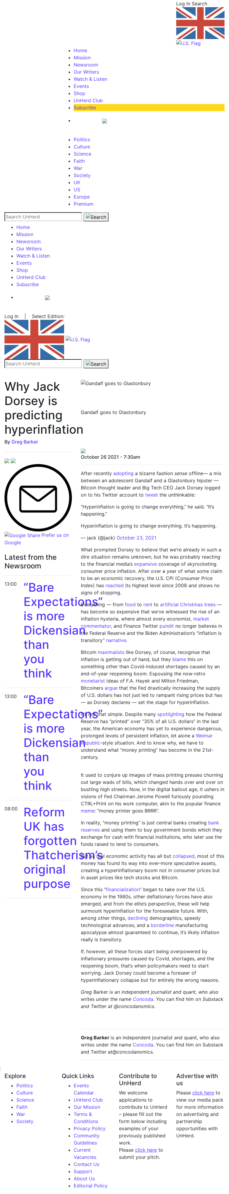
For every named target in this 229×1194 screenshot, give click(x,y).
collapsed (183, 856)
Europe (82, 197)
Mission (82, 58)
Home (80, 50)
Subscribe (85, 108)
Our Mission (87, 1107)
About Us (84, 1178)
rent (147, 604)
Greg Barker (24, 442)
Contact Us (86, 1164)
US (77, 190)
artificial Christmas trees (188, 604)
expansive (145, 564)
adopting (123, 473)
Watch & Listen (90, 79)
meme (88, 811)
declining (138, 918)
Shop (79, 93)
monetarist (93, 681)
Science (82, 154)
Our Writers (86, 72)
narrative (116, 640)
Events (81, 86)
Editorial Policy (91, 1186)
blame (179, 659)
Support (83, 1171)
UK (77, 182)
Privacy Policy (90, 1128)
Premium (83, 204)
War (78, 168)
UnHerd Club (88, 100)
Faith (79, 161)
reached (115, 585)
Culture (82, 147)
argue (111, 688)
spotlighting (170, 714)
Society (82, 175)
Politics (82, 139)
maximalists (111, 652)
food (130, 604)
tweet (151, 495)
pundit (167, 626)
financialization (123, 889)
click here (146, 1150)
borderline (162, 925)
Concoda (143, 999)
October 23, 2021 (136, 538)
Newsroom (86, 65)
